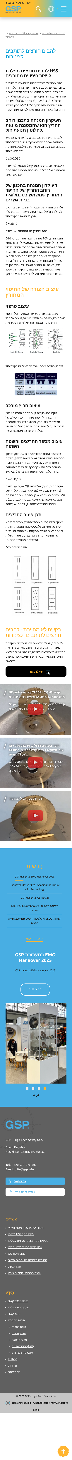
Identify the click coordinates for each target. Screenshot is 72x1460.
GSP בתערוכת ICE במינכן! (35, 897)
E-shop (12, 1359)
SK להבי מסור (16, 1253)
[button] (27, 1088)
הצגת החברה (19, 1326)
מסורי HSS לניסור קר (21, 1234)
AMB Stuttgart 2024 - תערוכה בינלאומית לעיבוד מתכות (34, 921)
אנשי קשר (20, 1181)
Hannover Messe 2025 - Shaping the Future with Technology (35, 887)
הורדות (12, 1365)
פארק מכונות (19, 1333)
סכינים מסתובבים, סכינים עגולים (28, 1241)
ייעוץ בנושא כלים (18, 1307)
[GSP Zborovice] (14, 9)
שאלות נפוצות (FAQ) (23, 1346)
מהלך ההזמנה (19, 1339)
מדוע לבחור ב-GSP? (22, 1352)
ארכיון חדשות (35, 938)
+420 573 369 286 (24, 1165)
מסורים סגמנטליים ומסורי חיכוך (27, 1260)
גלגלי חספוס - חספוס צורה (24, 1273)
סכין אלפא (14, 1266)
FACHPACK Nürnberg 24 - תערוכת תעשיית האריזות (34, 908)
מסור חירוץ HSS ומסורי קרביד (23, 33)
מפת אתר (14, 1372)
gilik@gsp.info (24, 1169)
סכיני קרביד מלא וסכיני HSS (25, 1247)
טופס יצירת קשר (25, 1192)
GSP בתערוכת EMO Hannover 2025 (35, 876)
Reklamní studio (21, 1402)
